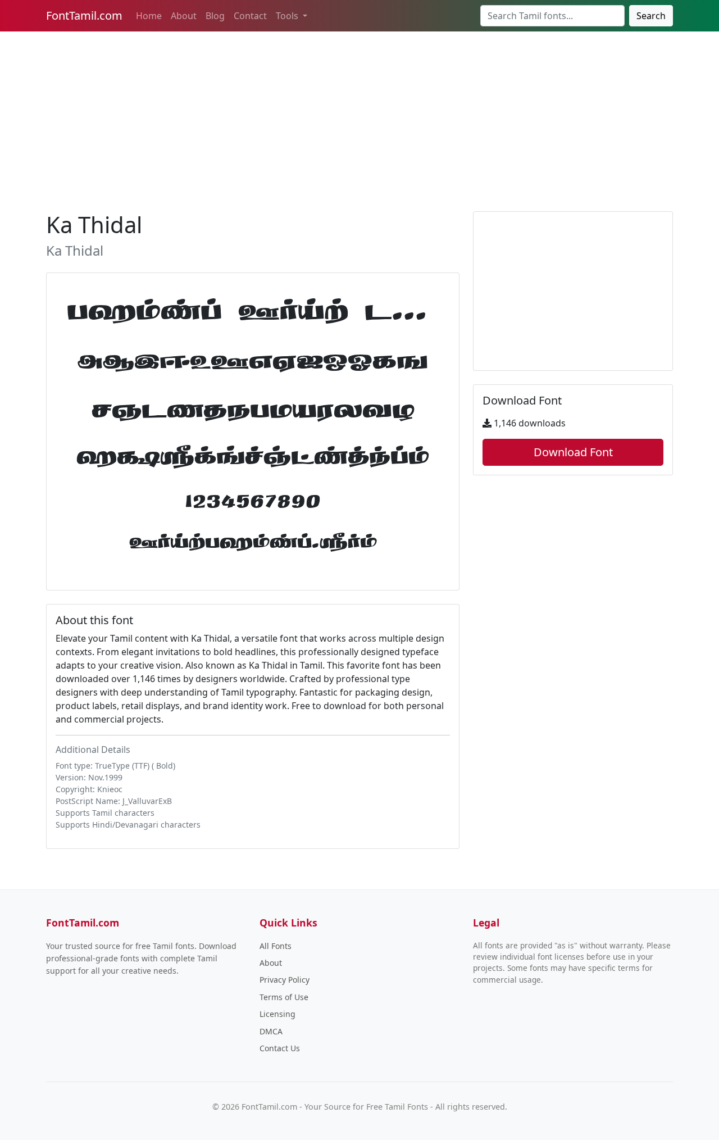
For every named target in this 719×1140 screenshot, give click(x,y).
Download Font (573, 452)
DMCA (271, 1031)
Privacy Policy (285, 979)
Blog (215, 16)
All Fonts (276, 946)
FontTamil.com (84, 15)
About (184, 16)
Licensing (277, 1014)
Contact (250, 16)
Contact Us (280, 1048)
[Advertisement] (359, 119)
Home (149, 16)
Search (651, 16)
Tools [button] (288, 16)
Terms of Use (284, 997)
